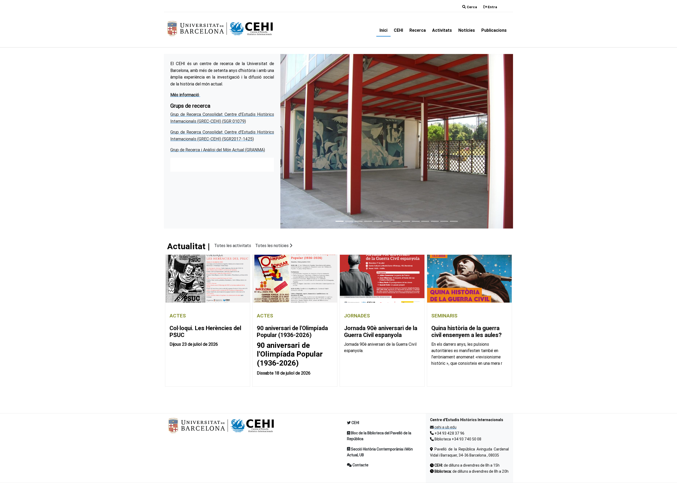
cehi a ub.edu (445, 427)
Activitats (442, 30)
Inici (383, 30)
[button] (297, 141)
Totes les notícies (272, 245)
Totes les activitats (232, 245)
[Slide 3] (359, 221)
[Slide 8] (406, 221)
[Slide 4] (368, 221)
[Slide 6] (387, 221)
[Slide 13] (454, 221)
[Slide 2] (349, 221)
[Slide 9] (416, 221)
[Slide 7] (397, 221)
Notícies (466, 30)
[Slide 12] (444, 221)
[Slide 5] (378, 221)
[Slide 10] (425, 221)
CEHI (398, 30)
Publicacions (494, 30)
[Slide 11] (435, 221)
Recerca (417, 30)
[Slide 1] (340, 221)
